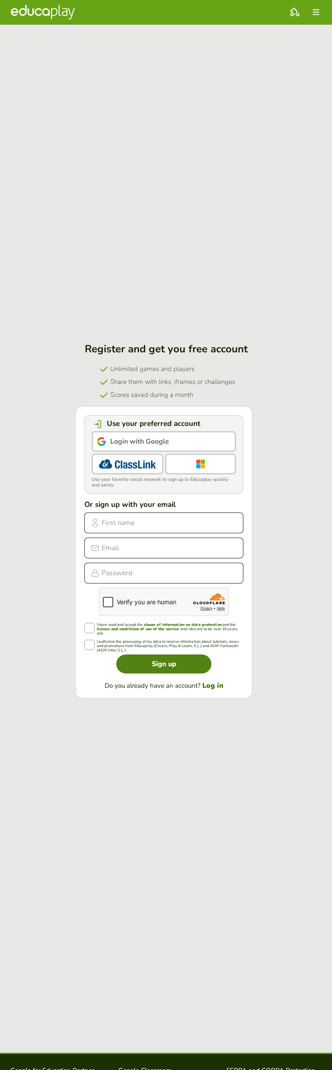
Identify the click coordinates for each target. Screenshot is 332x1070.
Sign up (164, 664)
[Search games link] (294, 12)
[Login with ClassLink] (127, 464)
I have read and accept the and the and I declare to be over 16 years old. (167, 629)
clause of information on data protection (183, 625)
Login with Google (139, 441)
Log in (212, 685)
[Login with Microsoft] (200, 464)
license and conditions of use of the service (138, 629)
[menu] (316, 12)
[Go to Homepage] (43, 12)
